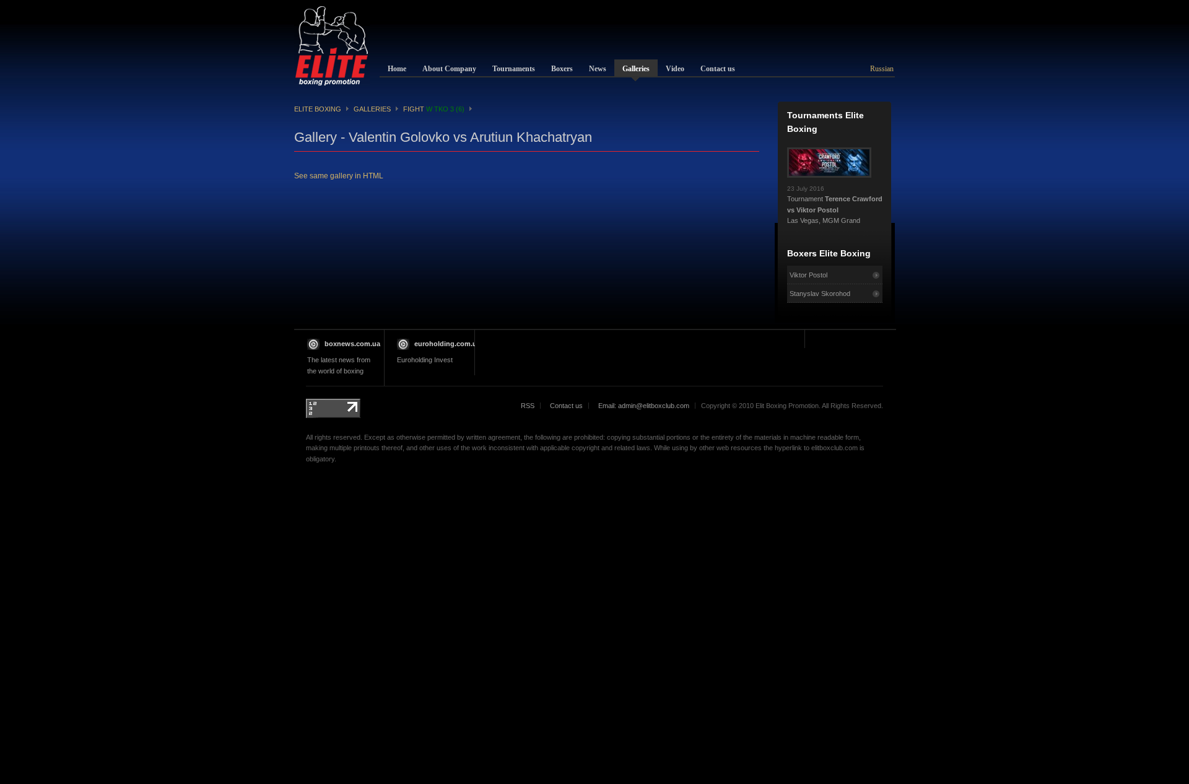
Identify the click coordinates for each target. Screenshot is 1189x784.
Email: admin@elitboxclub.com (643, 405)
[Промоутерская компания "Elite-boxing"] (332, 45)
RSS (527, 405)
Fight (433, 109)
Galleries (372, 109)
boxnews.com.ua (352, 343)
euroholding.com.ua (447, 343)
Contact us (566, 405)
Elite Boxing (317, 109)
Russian (882, 68)
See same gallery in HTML (338, 176)
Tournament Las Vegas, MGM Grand (834, 205)
